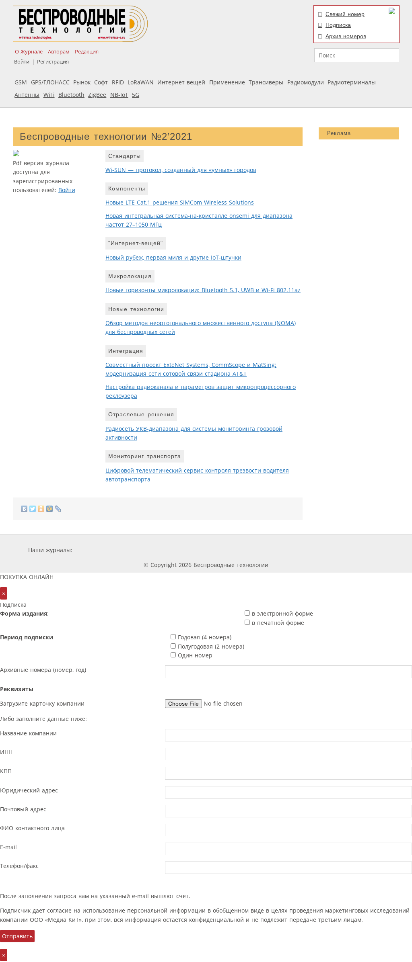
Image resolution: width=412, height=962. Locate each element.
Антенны (26, 94)
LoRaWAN (141, 82)
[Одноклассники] (41, 509)
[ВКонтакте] (24, 509)
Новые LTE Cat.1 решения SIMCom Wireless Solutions (179, 202)
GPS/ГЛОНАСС (50, 82)
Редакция (87, 51)
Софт (101, 82)
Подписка (338, 25)
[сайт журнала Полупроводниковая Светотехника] (308, 550)
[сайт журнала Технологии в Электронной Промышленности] (151, 550)
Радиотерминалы (352, 82)
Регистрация (53, 61)
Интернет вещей (181, 82)
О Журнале (29, 51)
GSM (20, 82)
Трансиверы (266, 82)
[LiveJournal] (58, 509)
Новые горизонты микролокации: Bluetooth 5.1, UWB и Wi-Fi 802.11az (203, 290)
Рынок (82, 82)
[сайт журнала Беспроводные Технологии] (247, 550)
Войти (21, 61)
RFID (118, 82)
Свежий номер (345, 14)
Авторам (59, 51)
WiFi (49, 94)
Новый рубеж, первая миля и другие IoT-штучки (173, 257)
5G (135, 94)
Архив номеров (345, 36)
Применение (227, 82)
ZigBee (97, 94)
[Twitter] (33, 509)
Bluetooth (71, 94)
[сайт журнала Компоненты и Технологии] (199, 550)
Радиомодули (305, 82)
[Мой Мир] (49, 509)
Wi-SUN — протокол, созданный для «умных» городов (180, 170)
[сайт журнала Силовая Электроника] (100, 550)
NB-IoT (119, 94)
